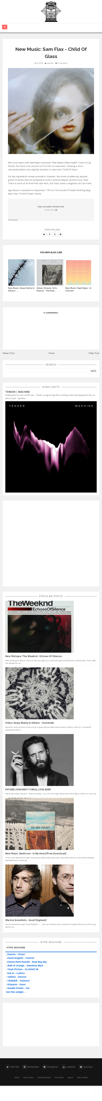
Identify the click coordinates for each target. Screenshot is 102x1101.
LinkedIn (70, 1067)
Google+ (88, 1067)
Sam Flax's (35, 162)
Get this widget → (16, 992)
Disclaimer (82, 1078)
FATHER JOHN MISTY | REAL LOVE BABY (28, 789)
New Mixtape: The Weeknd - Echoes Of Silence (33, 656)
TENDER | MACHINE (17, 391)
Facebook (52, 1067)
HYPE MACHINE (16, 947)
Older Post (94, 353)
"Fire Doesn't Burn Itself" (64, 162)
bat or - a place (16, 973)
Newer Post (9, 353)
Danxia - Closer (16, 954)
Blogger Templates (92, 1096)
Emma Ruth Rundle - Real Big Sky (27, 962)
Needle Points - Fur (18, 988)
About (70, 1078)
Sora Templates (72, 1096)
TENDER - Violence (18, 980)
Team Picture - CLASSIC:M (22, 969)
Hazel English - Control (20, 958)
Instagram (33, 1067)
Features (59, 1078)
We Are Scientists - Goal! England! (25, 920)
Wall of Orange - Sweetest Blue (25, 965)
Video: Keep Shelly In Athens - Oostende (29, 722)
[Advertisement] (25, 543)
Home (52, 353)
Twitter (14, 1067)
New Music (28, 1078)
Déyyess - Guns (16, 984)
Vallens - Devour (16, 977)
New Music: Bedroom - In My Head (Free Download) (35, 853)
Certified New (44, 1078)
